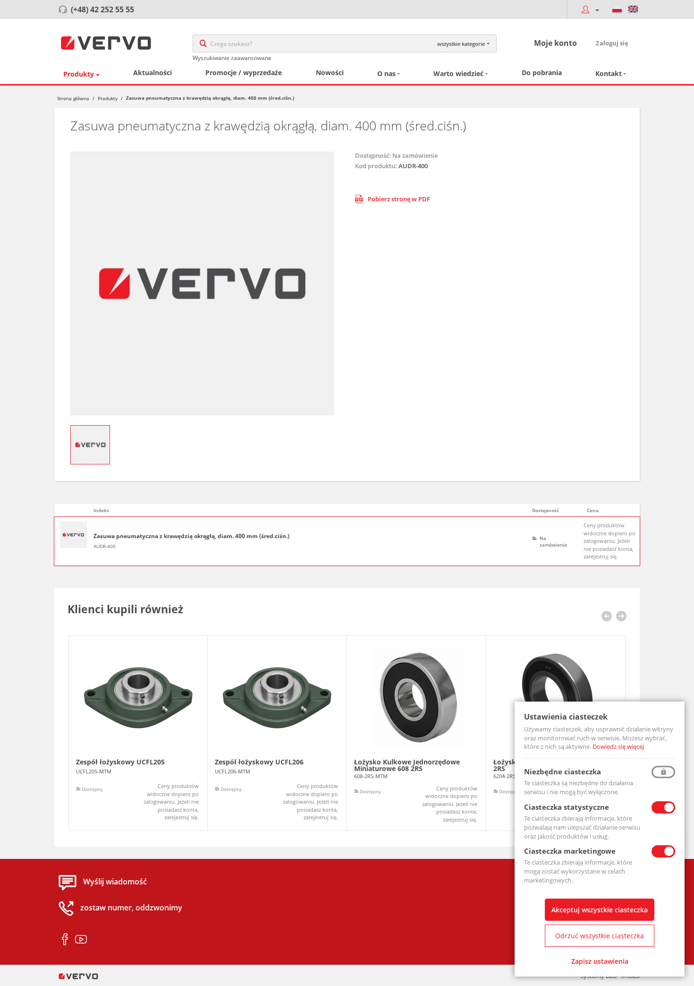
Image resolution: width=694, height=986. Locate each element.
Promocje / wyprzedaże (243, 72)
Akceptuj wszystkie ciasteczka (599, 909)
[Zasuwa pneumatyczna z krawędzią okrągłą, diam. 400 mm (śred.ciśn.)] (202, 283)
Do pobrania (542, 72)
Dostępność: (373, 155)
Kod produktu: (376, 166)
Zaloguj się (612, 43)
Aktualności (152, 72)
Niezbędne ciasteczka (562, 771)
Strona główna (73, 98)
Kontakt (608, 73)
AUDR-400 (104, 546)
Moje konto (555, 43)
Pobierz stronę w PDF (399, 199)
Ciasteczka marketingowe (570, 851)
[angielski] (633, 9)
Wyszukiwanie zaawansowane (232, 58)
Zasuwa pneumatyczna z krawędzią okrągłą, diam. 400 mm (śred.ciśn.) (191, 536)
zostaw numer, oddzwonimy (131, 908)
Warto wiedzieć (458, 73)
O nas (386, 73)
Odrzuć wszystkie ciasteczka (599, 935)
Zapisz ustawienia (599, 961)
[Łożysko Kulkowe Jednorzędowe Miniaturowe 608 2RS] (416, 733)
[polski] (617, 9)
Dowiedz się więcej (618, 746)
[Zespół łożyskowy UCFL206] (277, 733)
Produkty (78, 73)
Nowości (330, 72)
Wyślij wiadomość (115, 882)
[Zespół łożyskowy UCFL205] (138, 733)
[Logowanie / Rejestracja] (588, 9)
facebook (65, 939)
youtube (81, 939)
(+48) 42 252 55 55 (102, 9)
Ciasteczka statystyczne (566, 807)
